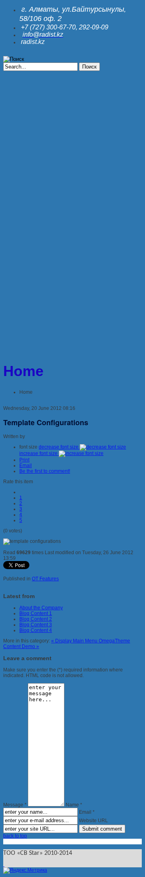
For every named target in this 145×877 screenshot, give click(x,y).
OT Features (45, 579)
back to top (15, 836)
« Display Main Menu (75, 641)
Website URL (93, 820)
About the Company (41, 608)
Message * (15, 805)
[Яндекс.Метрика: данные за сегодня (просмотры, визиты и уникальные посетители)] (25, 870)
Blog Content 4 (35, 630)
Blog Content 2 (35, 619)
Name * (74, 805)
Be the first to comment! (44, 471)
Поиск (89, 67)
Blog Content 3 (35, 625)
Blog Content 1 (35, 613)
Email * (87, 812)
